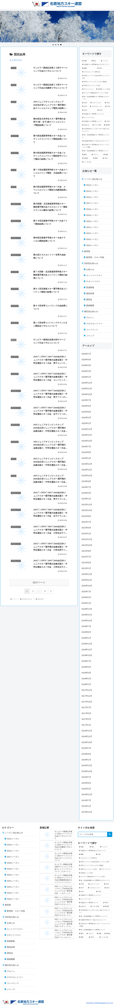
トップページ (16, 60)
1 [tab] (53, 44)
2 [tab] (55, 44)
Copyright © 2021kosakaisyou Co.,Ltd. (99, 1003)
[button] (109, 834)
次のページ (39, 582)
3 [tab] (58, 44)
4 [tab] (60, 44)
